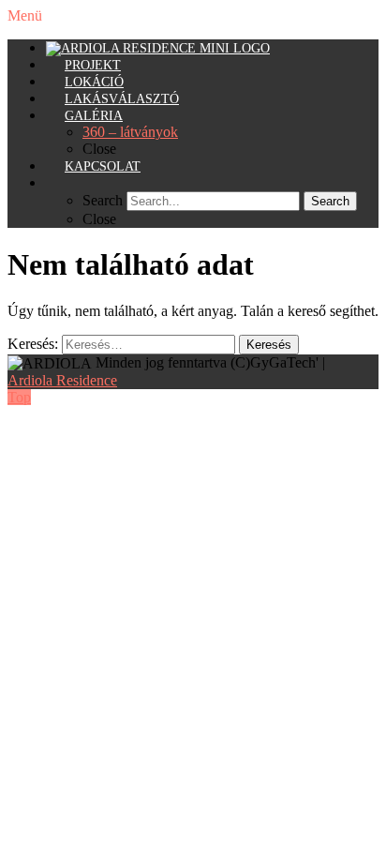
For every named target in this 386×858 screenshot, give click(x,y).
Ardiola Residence (62, 380)
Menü (24, 15)
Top (19, 397)
